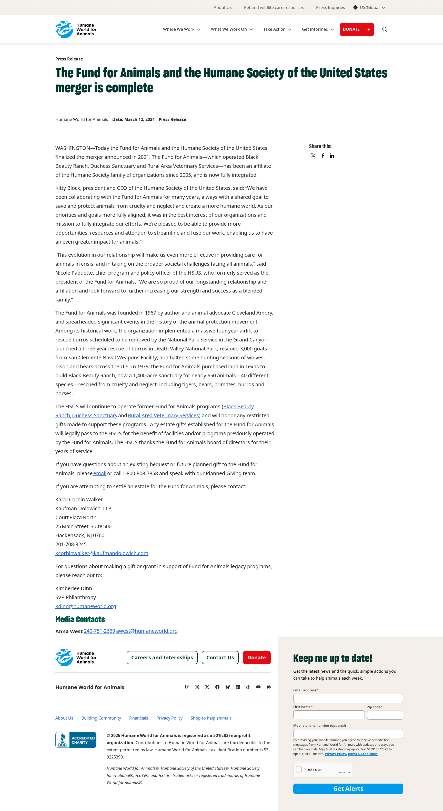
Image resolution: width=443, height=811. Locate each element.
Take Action (274, 29)
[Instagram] (197, 686)
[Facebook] (217, 686)
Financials (138, 718)
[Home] (75, 657)
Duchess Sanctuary (94, 415)
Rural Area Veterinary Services (163, 415)
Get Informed (315, 29)
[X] (314, 156)
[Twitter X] (207, 686)
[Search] (381, 29)
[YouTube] (258, 686)
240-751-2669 (99, 631)
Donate (351, 29)
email (99, 473)
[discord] (269, 686)
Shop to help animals (211, 718)
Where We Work (179, 29)
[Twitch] (187, 686)
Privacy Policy (169, 718)
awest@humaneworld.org (147, 631)
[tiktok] (248, 686)
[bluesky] (228, 686)
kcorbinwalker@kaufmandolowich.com (101, 553)
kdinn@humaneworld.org (85, 606)
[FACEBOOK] (323, 156)
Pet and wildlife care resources (274, 8)
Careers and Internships (162, 657)
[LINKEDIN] (332, 156)
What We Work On (229, 29)
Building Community (101, 718)
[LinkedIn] (238, 686)
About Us (223, 8)
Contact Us (220, 657)
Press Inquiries (330, 8)
